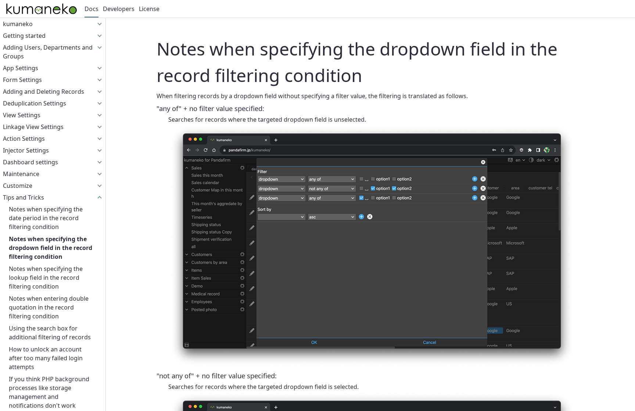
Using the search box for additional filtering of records (50, 332)
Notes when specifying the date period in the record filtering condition (46, 218)
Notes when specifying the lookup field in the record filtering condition (46, 277)
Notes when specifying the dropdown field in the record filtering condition (50, 248)
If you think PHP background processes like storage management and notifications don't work (49, 392)
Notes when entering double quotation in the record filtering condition (49, 307)
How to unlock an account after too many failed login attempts (46, 358)
